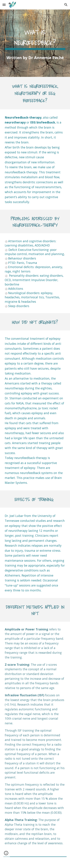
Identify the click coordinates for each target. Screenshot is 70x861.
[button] (4, 4)
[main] (35, 37)
